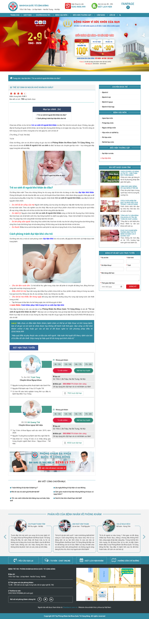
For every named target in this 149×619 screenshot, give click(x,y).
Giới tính (130, 258)
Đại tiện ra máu (107, 153)
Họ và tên (104, 258)
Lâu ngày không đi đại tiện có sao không (70, 488)
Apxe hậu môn (107, 118)
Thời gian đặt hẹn (107, 283)
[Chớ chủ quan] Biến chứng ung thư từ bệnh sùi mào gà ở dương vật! (128, 233)
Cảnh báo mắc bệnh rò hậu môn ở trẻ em (129, 187)
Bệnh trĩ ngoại (107, 102)
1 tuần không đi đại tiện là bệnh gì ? (24, 488)
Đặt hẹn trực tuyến (83, 370)
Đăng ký (132, 286)
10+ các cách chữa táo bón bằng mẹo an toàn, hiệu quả (30, 499)
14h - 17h (78, 364)
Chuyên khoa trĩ (43, 15)
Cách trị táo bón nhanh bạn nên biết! (68, 498)
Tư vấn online (62, 370)
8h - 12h (58, 364)
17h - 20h (88, 364)
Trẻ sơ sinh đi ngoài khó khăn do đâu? (46, 78)
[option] (30, 536)
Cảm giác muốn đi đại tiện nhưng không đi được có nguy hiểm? (74, 493)
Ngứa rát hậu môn (109, 128)
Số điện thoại (105, 265)
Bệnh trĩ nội (106, 97)
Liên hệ (112, 15)
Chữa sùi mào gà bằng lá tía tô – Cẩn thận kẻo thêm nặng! (129, 173)
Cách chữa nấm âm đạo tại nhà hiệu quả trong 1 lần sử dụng (129, 202)
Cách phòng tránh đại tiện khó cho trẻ (51, 118)
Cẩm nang (101, 15)
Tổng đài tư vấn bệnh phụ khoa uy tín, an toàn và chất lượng (129, 217)
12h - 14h (67, 364)
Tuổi (128, 265)
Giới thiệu (28, 15)
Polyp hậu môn (107, 123)
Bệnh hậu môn (61, 15)
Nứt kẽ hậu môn (108, 142)
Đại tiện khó (26, 78)
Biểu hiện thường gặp (82, 15)
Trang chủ (14, 15)
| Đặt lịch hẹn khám (93, 561)
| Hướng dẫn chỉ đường (128, 561)
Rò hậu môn (106, 137)
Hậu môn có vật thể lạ (110, 132)
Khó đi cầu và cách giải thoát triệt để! (25, 492)
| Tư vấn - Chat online (59, 561)
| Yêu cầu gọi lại (25, 561)
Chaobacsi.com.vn (70, 607)
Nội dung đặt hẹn (107, 273)
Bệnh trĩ (105, 92)
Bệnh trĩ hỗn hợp (108, 107)
